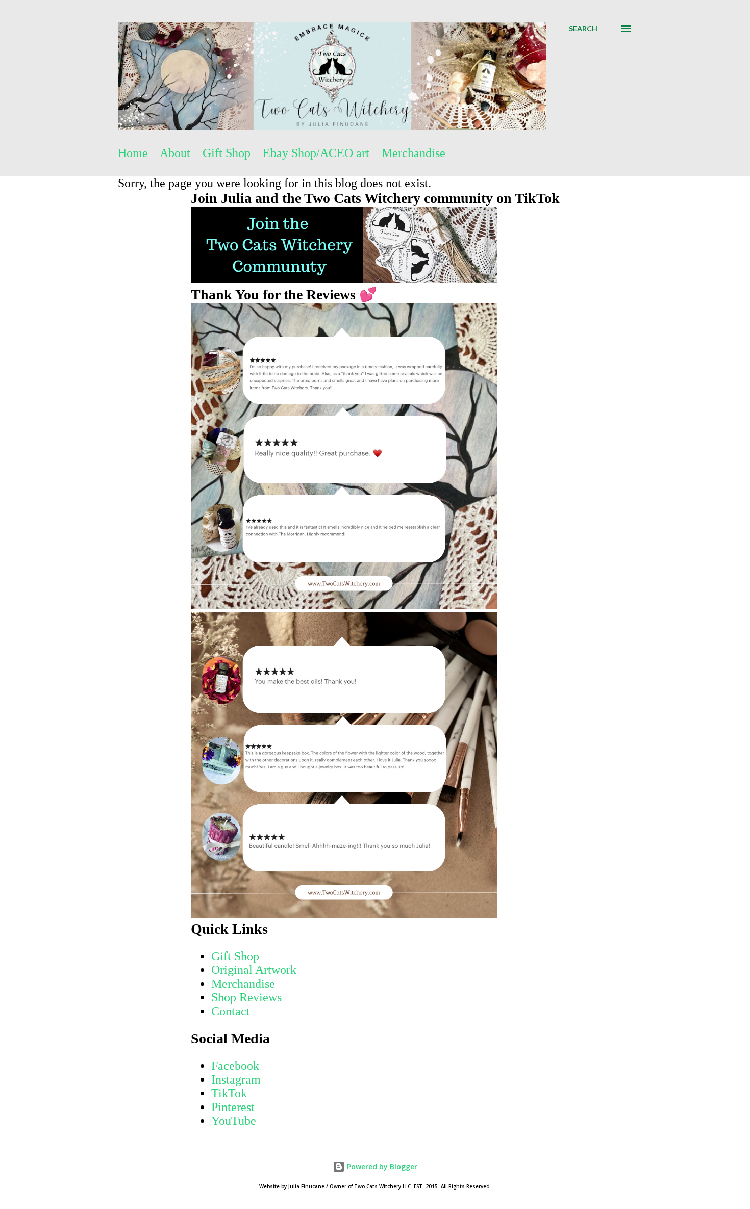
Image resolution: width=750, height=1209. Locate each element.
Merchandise (413, 153)
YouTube (233, 1120)
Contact (230, 1011)
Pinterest (233, 1107)
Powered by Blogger (381, 1166)
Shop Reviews (246, 997)
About (175, 153)
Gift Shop (227, 153)
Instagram (236, 1079)
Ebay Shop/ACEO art (316, 153)
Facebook (235, 1065)
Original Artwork (253, 969)
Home (133, 153)
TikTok (229, 1093)
